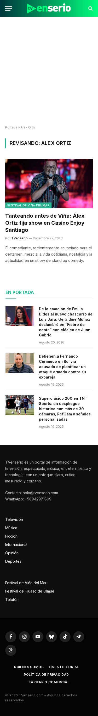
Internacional (16, 544)
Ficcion (11, 536)
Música (11, 528)
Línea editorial (64, 667)
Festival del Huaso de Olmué (29, 591)
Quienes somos (29, 667)
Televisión (14, 519)
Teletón (12, 599)
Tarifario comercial (49, 682)
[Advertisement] (49, 71)
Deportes (13, 561)
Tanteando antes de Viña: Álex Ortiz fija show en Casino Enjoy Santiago (44, 223)
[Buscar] (90, 8)
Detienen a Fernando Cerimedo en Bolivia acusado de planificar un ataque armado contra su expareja (62, 366)
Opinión (12, 553)
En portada (19, 292)
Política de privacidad (46, 674)
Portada (11, 127)
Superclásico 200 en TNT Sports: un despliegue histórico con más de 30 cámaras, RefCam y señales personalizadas (65, 408)
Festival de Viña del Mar (28, 205)
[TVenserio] (49, 8)
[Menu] (8, 8)
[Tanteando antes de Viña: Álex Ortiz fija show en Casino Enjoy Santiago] (49, 183)
